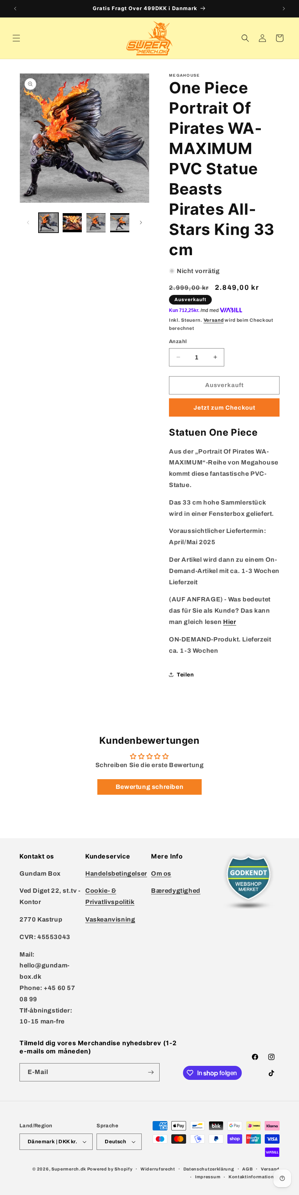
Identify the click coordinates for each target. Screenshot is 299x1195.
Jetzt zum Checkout (224, 408)
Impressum (207, 1176)
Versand (214, 320)
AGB (247, 1169)
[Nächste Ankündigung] (283, 8)
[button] (16, 38)
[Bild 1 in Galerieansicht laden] (48, 223)
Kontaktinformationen (254, 1176)
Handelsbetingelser (116, 873)
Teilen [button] (185, 675)
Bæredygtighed (176, 890)
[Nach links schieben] (28, 222)
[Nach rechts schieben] (141, 222)
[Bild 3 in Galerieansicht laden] (96, 223)
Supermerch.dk (68, 1169)
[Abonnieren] (150, 1072)
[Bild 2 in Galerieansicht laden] (72, 223)
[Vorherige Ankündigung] (15, 8)
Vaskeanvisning (110, 919)
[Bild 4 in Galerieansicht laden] (120, 223)
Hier (229, 622)
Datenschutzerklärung (208, 1169)
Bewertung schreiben (149, 786)
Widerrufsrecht (158, 1169)
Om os (161, 873)
